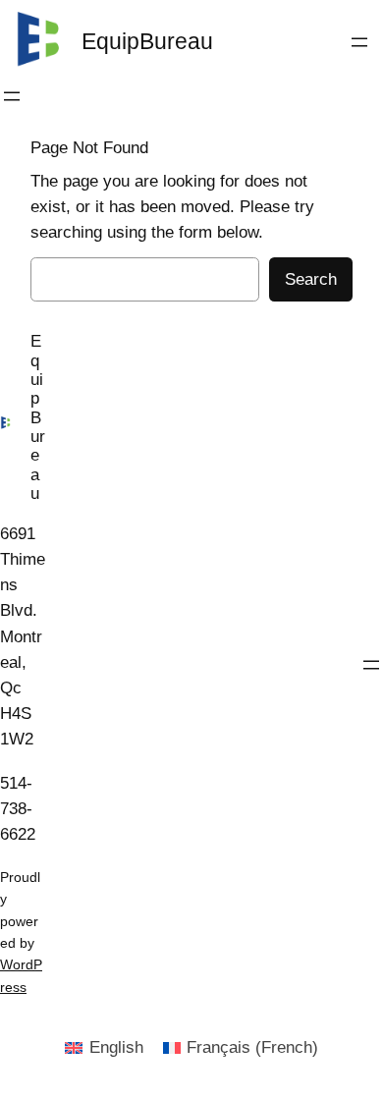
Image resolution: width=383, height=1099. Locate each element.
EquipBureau (147, 41)
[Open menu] (359, 42)
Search (311, 279)
